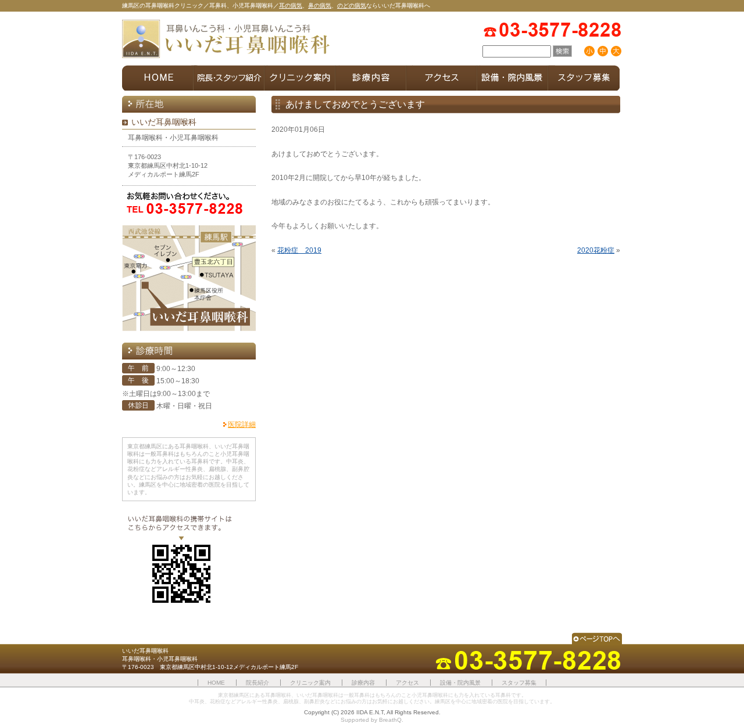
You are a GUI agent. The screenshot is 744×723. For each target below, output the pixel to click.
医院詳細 (242, 424)
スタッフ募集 (519, 682)
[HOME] (158, 78)
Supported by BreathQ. (372, 720)
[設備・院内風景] (512, 78)
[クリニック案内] (299, 78)
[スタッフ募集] (584, 78)
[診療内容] (370, 78)
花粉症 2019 (299, 250)
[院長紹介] (229, 78)
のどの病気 (351, 5)
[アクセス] (441, 78)
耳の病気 (290, 5)
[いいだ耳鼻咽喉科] (226, 40)
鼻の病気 (319, 5)
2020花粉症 (595, 250)
